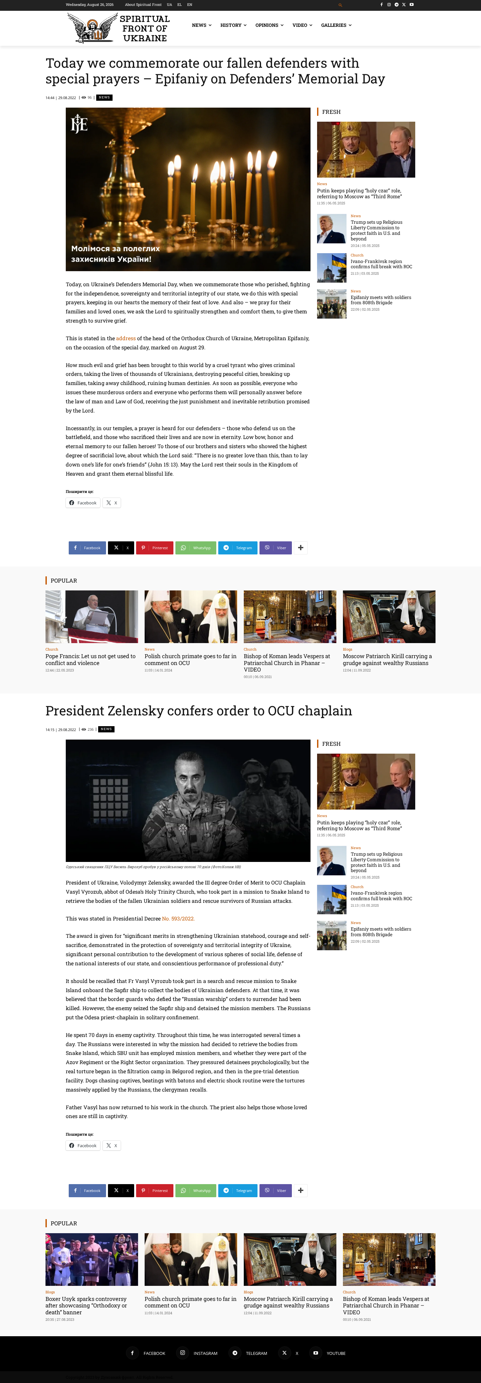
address (126, 338)
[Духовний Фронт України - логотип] (119, 28)
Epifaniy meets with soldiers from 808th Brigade (381, 300)
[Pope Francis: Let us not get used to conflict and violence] (91, 616)
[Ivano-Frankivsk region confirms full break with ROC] (332, 268)
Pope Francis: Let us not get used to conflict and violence (90, 659)
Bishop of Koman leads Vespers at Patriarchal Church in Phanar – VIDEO (287, 662)
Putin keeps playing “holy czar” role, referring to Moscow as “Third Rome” (359, 193)
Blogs (347, 649)
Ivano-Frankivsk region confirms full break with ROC (381, 264)
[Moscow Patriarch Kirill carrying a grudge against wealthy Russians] (389, 616)
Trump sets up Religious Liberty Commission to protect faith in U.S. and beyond (376, 230)
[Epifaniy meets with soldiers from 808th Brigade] (332, 304)
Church (357, 255)
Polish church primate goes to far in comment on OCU (191, 659)
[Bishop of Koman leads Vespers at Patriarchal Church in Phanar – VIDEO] (290, 616)
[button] (341, 5)
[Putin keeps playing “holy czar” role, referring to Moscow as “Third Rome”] (366, 150)
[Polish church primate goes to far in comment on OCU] (191, 616)
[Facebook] (381, 5)
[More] (301, 547)
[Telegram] (397, 5)
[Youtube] (411, 5)
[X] (404, 5)
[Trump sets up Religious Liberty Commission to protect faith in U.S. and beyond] (332, 228)
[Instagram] (389, 5)
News (104, 97)
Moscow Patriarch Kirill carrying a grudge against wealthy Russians (387, 659)
